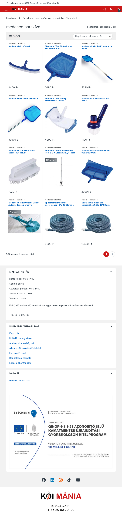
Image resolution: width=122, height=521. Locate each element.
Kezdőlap (11, 18)
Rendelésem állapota (20, 358)
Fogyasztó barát (17, 353)
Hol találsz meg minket (20, 338)
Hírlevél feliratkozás (19, 380)
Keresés (104, 9)
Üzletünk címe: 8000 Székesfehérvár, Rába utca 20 (35, 3)
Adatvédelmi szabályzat (21, 343)
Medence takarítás (16, 43)
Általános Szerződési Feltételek (25, 348)
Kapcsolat (14, 333)
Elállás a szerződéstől (20, 363)
